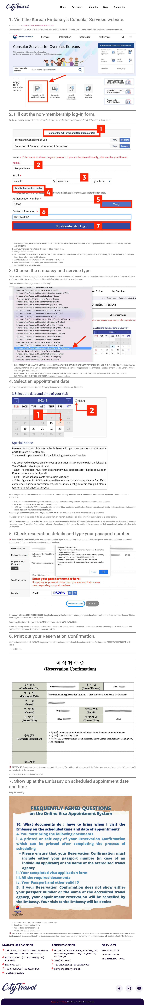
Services (76, 7)
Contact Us (119, 7)
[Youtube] (139, 988)
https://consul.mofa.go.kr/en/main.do (38, 25)
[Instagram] (129, 988)
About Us (93, 7)
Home (63, 7)
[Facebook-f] (119, 988)
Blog (105, 7)
